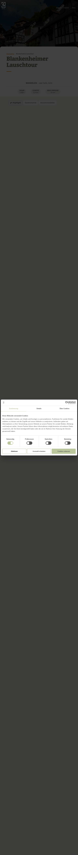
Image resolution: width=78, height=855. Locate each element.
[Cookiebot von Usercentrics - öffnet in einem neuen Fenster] (67, 402)
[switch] (29, 443)
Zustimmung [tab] (13, 408)
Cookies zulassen (63, 451)
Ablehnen (14, 451)
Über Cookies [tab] (64, 408)
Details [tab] (39, 408)
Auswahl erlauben (39, 451)
